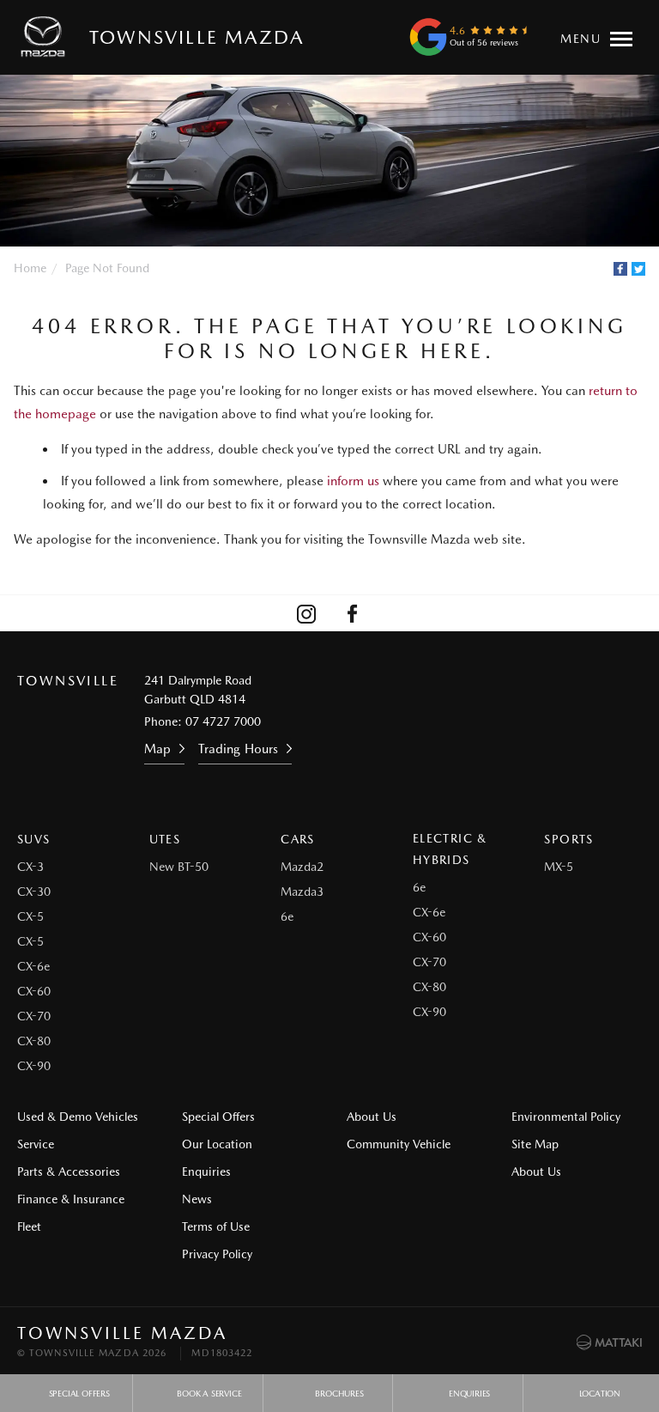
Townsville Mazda (196, 37)
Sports (568, 839)
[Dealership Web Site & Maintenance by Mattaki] (609, 1342)
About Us (371, 1116)
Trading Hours (238, 749)
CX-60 (34, 991)
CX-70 (34, 1016)
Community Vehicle (398, 1144)
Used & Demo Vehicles (77, 1116)
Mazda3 (302, 891)
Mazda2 (302, 866)
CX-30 (34, 891)
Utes (165, 839)
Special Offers (218, 1116)
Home (30, 268)
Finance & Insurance (70, 1199)
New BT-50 (179, 866)
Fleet (29, 1226)
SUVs (34, 839)
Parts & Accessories (68, 1171)
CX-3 (30, 866)
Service (35, 1144)
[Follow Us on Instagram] (306, 613)
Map (157, 749)
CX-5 (30, 916)
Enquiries (206, 1171)
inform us (353, 481)
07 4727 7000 (223, 721)
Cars (298, 839)
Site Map (535, 1144)
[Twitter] (638, 269)
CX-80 (34, 1041)
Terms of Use (216, 1226)
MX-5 (558, 866)
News (197, 1199)
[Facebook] (620, 269)
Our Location (217, 1144)
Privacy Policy (217, 1254)
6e (287, 916)
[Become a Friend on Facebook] (353, 613)
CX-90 (34, 1066)
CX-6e (33, 966)
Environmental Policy (565, 1116)
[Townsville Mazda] (46, 37)
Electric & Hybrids (450, 849)
